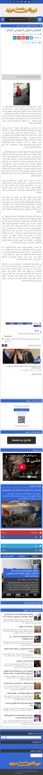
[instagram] (17, 2)
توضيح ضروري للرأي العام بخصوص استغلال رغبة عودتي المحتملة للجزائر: (23, 366)
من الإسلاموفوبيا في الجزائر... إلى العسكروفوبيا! (21, 637)
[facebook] (14, 2)
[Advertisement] (20, 60)
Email (37, 42)
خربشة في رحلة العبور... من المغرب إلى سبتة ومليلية (21, 490)
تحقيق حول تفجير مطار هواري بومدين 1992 (19, 704)
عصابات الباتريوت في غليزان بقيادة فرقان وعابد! (18, 649)
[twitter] (25, 2)
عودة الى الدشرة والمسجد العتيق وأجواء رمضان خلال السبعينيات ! (18, 716)
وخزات (39, 326)
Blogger (25, 773)
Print (30, 42)
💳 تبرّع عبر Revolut (21, 440)
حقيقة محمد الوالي (26, 626)
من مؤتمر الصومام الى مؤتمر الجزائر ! (20, 693)
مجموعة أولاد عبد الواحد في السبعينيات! (18, 683)
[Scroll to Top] (3, 771)
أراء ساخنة (29, 323)
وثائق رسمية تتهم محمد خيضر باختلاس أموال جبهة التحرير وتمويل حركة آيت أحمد (22, 573)
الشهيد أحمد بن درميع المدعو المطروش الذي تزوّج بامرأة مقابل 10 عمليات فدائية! (18, 672)
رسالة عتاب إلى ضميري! (24, 660)
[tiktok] (21, 2)
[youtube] (29, 2)
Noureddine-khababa (13, 771)
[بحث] (3, 19)
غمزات (11, 323)
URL (23, 42)
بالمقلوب (19, 323)
